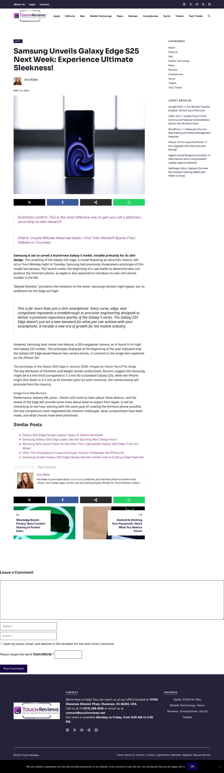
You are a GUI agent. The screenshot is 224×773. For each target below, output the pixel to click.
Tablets (179, 16)
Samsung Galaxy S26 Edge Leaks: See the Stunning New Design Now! (69, 439)
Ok (192, 766)
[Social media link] (184, 4)
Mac (82, 16)
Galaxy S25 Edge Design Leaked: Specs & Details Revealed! (62, 435)
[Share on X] (29, 202)
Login (32, 4)
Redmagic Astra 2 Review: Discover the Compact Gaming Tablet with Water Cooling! (188, 172)
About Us (19, 4)
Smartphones (150, 16)
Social (166, 16)
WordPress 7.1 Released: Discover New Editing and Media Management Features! (189, 132)
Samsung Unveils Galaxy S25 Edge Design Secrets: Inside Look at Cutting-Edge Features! (83, 457)
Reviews (133, 16)
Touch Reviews (30, 755)
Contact (44, 4)
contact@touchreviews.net (85, 713)
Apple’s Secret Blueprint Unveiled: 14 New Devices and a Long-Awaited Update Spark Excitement (189, 159)
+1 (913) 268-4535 (91, 708)
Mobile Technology (101, 16)
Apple (56, 16)
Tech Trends (196, 16)
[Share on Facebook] (63, 202)
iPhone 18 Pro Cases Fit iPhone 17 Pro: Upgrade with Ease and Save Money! (187, 145)
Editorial (70, 16)
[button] (207, 16)
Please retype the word (27, 654)
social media (77, 479)
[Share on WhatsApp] (129, 202)
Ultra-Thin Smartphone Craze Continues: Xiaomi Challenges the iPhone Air (73, 453)
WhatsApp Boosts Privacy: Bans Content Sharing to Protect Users (30, 525)
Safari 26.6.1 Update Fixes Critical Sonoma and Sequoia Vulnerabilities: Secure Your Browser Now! (189, 119)
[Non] (220, 766)
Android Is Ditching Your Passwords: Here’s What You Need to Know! (127, 525)
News (120, 16)
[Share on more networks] (96, 202)
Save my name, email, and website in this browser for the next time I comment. (59, 644)
